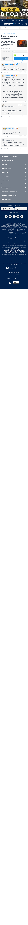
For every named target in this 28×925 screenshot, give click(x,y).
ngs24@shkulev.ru (20, 234)
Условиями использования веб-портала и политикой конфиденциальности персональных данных (14, 252)
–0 (25, 116)
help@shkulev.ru (17, 238)
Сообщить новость (7, 160)
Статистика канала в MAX (9, 195)
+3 (20, 116)
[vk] (10, 216)
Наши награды (5, 180)
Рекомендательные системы (14, 261)
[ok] (14, 216)
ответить (5, 72)
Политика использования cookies (14, 258)
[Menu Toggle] (2, 24)
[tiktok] (21, 216)
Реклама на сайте (6, 168)
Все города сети (6, 199)
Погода (21, 20)
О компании (5, 176)
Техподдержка (6, 188)
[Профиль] (26, 24)
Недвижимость (5, 20)
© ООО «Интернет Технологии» (14, 278)
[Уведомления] (22, 24)
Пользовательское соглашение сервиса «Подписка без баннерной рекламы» (14, 264)
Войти (7, 59)
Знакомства (14, 20)
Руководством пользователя (14, 249)
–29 (25, 72)
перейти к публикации (10, 33)
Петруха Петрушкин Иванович (11, 105)
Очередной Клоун (9, 64)
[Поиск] (19, 24)
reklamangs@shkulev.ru (14, 243)
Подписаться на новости (9, 156)
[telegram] (6, 216)
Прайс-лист (5, 172)
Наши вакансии (6, 184)
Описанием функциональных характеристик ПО (14, 250)
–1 (25, 148)
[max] (17, 216)
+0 (20, 72)
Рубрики (4, 164)
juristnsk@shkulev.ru (16, 237)
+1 (20, 148)
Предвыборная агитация (9, 191)
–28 (25, 101)
